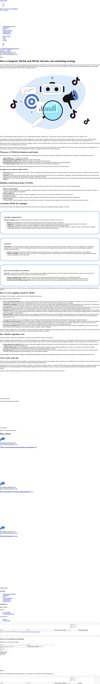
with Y (18, 447)
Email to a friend (7, 52)
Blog (1, 8)
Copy (16, 54)
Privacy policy (6, 620)
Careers (8, 8)
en (3, 3)
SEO (4, 29)
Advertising (6, 27)
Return (10, 50)
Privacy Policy (6, 36)
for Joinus (9, 536)
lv (3, 6)
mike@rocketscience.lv (13, 48)
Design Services (7, 33)
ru (3, 4)
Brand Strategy (7, 32)
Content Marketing (7, 30)
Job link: (14, 52)
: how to (16, 491)
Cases (4, 8)
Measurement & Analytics (9, 26)
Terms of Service (34, 631)
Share (8, 51)
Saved (1, 57)
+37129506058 (14, 8)
